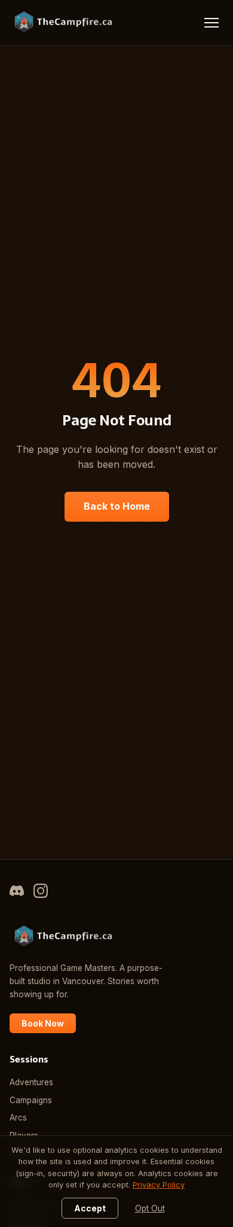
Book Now (43, 1023)
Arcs (18, 1117)
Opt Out (150, 1208)
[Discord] (17, 893)
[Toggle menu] (211, 22)
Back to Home (117, 506)
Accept (90, 1208)
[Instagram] (40, 893)
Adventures (31, 1082)
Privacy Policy (159, 1184)
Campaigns (31, 1100)
